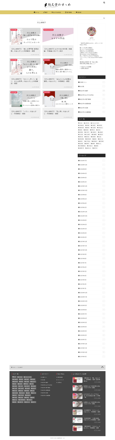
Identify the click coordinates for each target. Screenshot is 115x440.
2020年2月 (92, 335)
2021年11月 (92, 246)
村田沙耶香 (81, 139)
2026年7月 (92, 160)
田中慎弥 (101, 141)
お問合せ (60, 382)
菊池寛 (96, 145)
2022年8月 (92, 220)
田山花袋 (81, 143)
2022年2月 (92, 237)
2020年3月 (92, 331)
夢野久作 (93, 130)
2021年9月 (92, 254)
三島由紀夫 (81, 125)
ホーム (37, 12)
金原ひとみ (89, 148)
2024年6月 (92, 173)
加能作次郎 (81, 127)
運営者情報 (60, 377)
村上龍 (99, 136)
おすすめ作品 (57, 12)
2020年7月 (92, 314)
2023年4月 (92, 203)
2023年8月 (92, 194)
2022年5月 (92, 229)
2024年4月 (92, 177)
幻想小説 (101, 134)
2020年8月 (92, 310)
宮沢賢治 (81, 132)
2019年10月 (92, 352)
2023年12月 (92, 186)
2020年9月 (92, 305)
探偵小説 (87, 136)
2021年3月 (92, 280)
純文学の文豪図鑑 (92, 112)
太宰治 (99, 130)
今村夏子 (93, 125)
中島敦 (88, 125)
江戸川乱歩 (88, 141)
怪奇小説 (81, 136)
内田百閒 (100, 125)
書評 (46, 12)
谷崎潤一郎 (81, 148)
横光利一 (81, 141)
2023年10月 (92, 190)
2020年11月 (92, 297)
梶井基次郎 (89, 139)
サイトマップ (61, 379)
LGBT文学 (87, 123)
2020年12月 (92, 292)
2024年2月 (92, 182)
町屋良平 (87, 143)
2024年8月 (92, 169)
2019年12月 (92, 344)
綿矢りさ (99, 143)
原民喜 (88, 127)
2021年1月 (92, 288)
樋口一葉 (101, 139)
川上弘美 (81, 134)
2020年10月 (92, 301)
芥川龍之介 (90, 145)
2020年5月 (92, 322)
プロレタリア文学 (95, 123)
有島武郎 (93, 136)
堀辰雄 (80, 130)
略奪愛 (93, 143)
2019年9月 (92, 356)
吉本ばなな (100, 127)
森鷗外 (95, 139)
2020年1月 (92, 339)
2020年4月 (92, 327)
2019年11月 (92, 348)
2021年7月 (92, 263)
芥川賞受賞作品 (82, 145)
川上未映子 (88, 134)
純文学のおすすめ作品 (92, 95)
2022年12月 (92, 212)
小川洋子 (87, 132)
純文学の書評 (92, 91)
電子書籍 (69, 12)
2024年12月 (92, 165)
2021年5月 (92, 271)
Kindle (80, 123)
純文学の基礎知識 (92, 103)
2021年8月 (92, 258)
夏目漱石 (86, 130)
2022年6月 (92, 224)
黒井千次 (95, 148)
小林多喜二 (94, 132)
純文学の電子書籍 (92, 99)
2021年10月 (92, 250)
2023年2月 (92, 207)
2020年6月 (92, 318)
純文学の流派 (92, 108)
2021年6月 (92, 267)
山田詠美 (101, 132)
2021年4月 (92, 275)
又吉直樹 (93, 127)
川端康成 (94, 134)
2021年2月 (92, 284)
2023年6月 (92, 199)
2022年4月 (92, 233)
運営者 (79, 12)
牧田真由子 (95, 141)
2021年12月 (92, 241)
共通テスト (92, 82)
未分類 (92, 86)
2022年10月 (92, 216)
